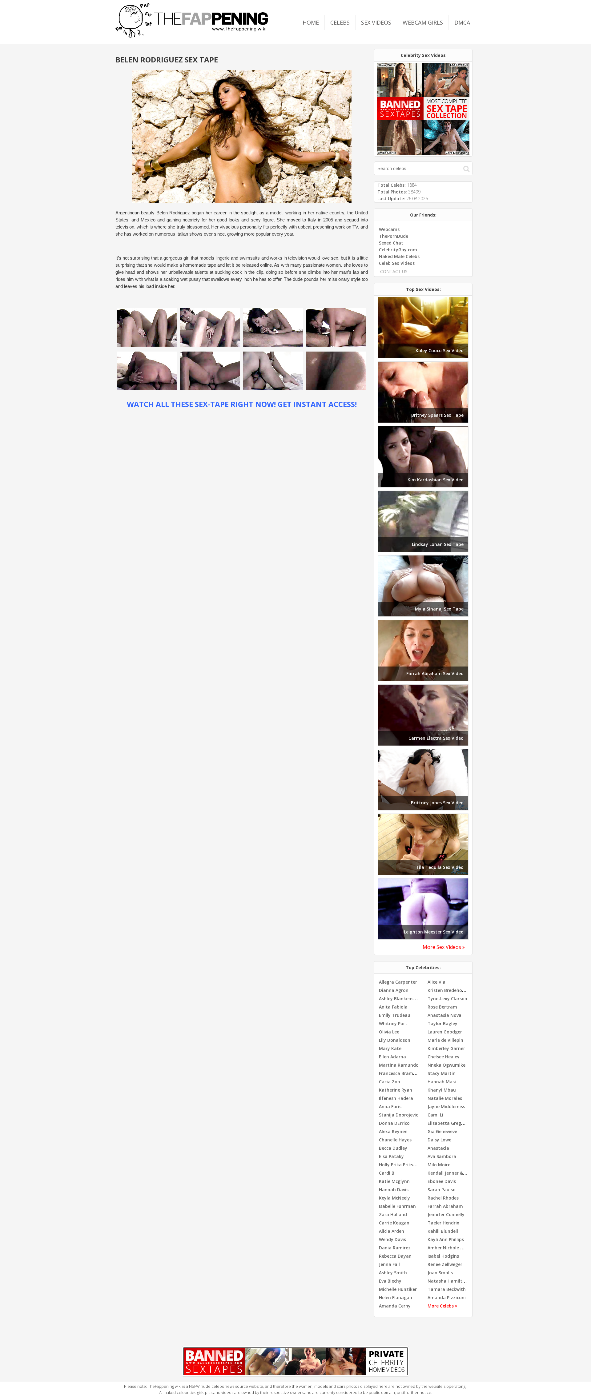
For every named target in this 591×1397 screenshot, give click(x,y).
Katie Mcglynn (394, 1181)
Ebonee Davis (442, 1181)
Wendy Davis (392, 1239)
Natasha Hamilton (448, 1281)
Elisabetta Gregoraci (450, 1123)
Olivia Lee (389, 1032)
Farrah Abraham (445, 1206)
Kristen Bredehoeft (448, 990)
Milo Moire (439, 1165)
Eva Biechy (390, 1281)
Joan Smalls (440, 1273)
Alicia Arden (391, 1231)
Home (311, 22)
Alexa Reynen (393, 1131)
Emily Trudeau (394, 1015)
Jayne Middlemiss (446, 1106)
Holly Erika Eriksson (400, 1165)
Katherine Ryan (395, 1090)
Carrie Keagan (394, 1223)
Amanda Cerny (395, 1306)
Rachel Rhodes (443, 1198)
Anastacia (438, 1148)
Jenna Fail (389, 1264)
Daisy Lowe (439, 1140)
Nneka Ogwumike (446, 1065)
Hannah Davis (393, 1189)
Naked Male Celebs (399, 256)
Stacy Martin (442, 1073)
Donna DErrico (394, 1123)
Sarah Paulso (442, 1189)
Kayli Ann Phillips (446, 1239)
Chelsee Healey (444, 1057)
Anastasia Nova (444, 1015)
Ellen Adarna (392, 1057)
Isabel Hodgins (443, 1256)
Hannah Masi (442, 1082)
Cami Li (435, 1115)
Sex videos (376, 22)
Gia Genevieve (442, 1131)
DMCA (462, 22)
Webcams (389, 229)
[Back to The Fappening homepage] (191, 35)
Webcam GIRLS (423, 22)
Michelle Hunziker (398, 1289)
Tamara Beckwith (447, 1289)
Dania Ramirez (395, 1248)
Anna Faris (390, 1106)
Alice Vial (437, 982)
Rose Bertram (442, 1007)
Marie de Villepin (445, 1040)
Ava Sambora (442, 1156)
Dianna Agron (393, 990)
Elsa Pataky (391, 1156)
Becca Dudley (393, 1148)
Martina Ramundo (399, 1065)
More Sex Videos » (444, 947)
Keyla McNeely (394, 1198)
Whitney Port (393, 1023)
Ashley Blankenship (399, 998)
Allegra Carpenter (398, 982)
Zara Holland (393, 1214)
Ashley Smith (393, 1273)
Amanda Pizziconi (447, 1297)
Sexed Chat (391, 243)
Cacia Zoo (389, 1082)
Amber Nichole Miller (450, 1248)
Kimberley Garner (446, 1048)
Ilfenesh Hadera (396, 1098)
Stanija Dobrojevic (398, 1115)
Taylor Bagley (442, 1023)
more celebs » (442, 1306)
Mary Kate (390, 1048)
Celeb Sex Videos (397, 263)
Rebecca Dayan (395, 1256)
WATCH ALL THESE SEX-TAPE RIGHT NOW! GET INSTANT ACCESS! (242, 404)
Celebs (340, 22)
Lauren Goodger (445, 1032)
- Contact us (392, 271)
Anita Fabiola (393, 1007)
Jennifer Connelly (446, 1214)
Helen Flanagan (395, 1297)
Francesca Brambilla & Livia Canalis (416, 1073)
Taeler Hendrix (443, 1223)
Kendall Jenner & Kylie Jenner (458, 1173)
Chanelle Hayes (395, 1140)
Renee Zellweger (445, 1264)
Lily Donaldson (394, 1040)
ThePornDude (393, 236)
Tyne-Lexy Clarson (447, 998)
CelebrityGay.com (398, 250)
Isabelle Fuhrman (397, 1206)
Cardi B (386, 1173)
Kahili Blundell (443, 1231)
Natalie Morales (445, 1098)
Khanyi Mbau (442, 1090)
